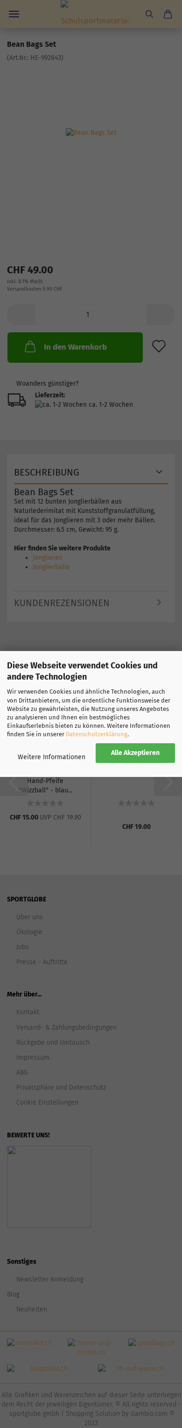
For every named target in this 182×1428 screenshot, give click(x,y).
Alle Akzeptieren (135, 753)
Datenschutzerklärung (96, 734)
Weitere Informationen (51, 757)
